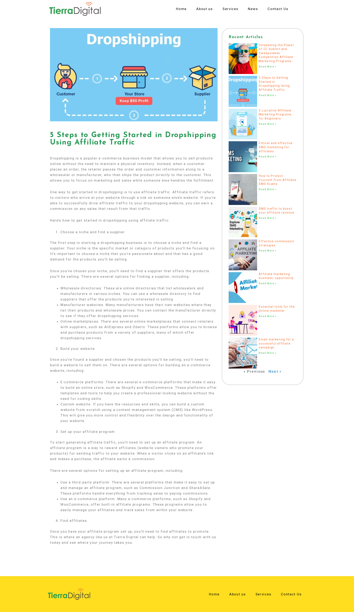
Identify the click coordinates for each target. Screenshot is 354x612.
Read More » (268, 66)
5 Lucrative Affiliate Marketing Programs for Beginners (275, 114)
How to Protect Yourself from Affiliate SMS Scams (277, 179)
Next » (274, 371)
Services (230, 9)
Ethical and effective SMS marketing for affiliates (276, 147)
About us (204, 9)
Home (181, 9)
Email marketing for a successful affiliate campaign (276, 343)
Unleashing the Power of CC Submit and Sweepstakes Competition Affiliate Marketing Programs (276, 53)
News (253, 9)
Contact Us (278, 9)
